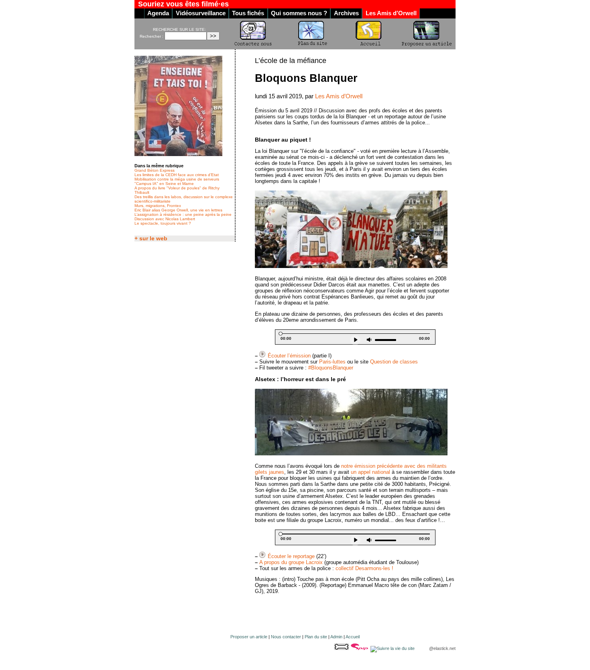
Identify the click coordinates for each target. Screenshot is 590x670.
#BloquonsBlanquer (330, 368)
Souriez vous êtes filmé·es (183, 4)
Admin (336, 636)
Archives (346, 13)
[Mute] (369, 340)
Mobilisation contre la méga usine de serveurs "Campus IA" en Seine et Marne (176, 181)
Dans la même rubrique (158, 165)
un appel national (370, 472)
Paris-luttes (332, 362)
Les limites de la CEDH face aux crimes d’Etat (176, 175)
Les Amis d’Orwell (391, 13)
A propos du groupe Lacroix (291, 562)
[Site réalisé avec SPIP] (360, 648)
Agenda (158, 13)
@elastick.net (442, 648)
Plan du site (316, 636)
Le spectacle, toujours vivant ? (162, 223)
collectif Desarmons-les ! (364, 568)
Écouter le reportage (291, 556)
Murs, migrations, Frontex (157, 205)
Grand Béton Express (154, 170)
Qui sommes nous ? (299, 13)
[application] (355, 337)
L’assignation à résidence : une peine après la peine (183, 214)
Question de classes (394, 362)
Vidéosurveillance (201, 13)
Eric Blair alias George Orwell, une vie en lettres (178, 210)
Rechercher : (151, 36)
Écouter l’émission (289, 356)
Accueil (353, 636)
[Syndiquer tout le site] (393, 648)
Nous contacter (286, 636)
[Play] (355, 340)
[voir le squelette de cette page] (342, 648)
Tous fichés (248, 13)
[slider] (385, 340)
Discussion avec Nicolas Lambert (164, 219)
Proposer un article (248, 636)
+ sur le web (150, 239)
